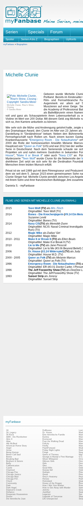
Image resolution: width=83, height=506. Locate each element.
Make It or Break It (29, 155)
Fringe (45, 452)
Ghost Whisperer (50, 459)
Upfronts (71, 39)
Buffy (8, 463)
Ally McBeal (11, 443)
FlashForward (48, 448)
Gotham (46, 472)
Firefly (45, 446)
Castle (9, 468)
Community (11, 483)
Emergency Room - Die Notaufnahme (53, 140)
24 (7, 430)
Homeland (47, 481)
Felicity (45, 443)
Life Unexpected (50, 499)
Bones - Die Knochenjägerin (45, 214)
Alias (8, 441)
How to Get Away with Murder (56, 488)
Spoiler (10, 39)
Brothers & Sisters (14, 461)
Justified (46, 492)
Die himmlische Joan (15, 499)
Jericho (45, 490)
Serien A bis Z (29, 39)
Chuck (9, 481)
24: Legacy (11, 432)
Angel (8, 448)
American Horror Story (16, 446)
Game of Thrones (50, 454)
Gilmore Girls (48, 461)
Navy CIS (65, 155)
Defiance (10, 492)
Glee (44, 465)
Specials (36, 32)
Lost (81, 430)
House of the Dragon (52, 483)
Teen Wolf (29, 158)
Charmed (10, 470)
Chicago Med (12, 477)
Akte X (9, 439)
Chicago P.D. (12, 479)
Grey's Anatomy (49, 477)
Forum (56, 32)
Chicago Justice (13, 474)
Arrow (9, 450)
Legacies (46, 494)
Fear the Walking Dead (53, 441)
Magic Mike (35, 232)
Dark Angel (11, 488)
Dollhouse (47, 430)
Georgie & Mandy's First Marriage (57, 457)
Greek (45, 474)
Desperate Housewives (17, 494)
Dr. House (34, 251)
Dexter (9, 496)
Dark (8, 485)
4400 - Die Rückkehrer (16, 437)
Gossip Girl (47, 470)
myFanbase (8, 44)
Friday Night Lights (51, 450)
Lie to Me (33, 245)
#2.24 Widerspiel (52, 251)
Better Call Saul (13, 454)
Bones (9, 457)
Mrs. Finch (57, 208)
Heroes (45, 479)
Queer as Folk (32, 146)
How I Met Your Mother (53, 485)
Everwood (47, 439)
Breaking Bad (12, 459)
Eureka (45, 437)
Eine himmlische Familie (53, 435)
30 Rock (10, 435)
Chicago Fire (12, 472)
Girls (44, 463)
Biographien (51, 39)
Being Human (12, 452)
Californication (12, 465)
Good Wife (47, 468)
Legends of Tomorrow (52, 496)
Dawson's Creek (13, 490)
